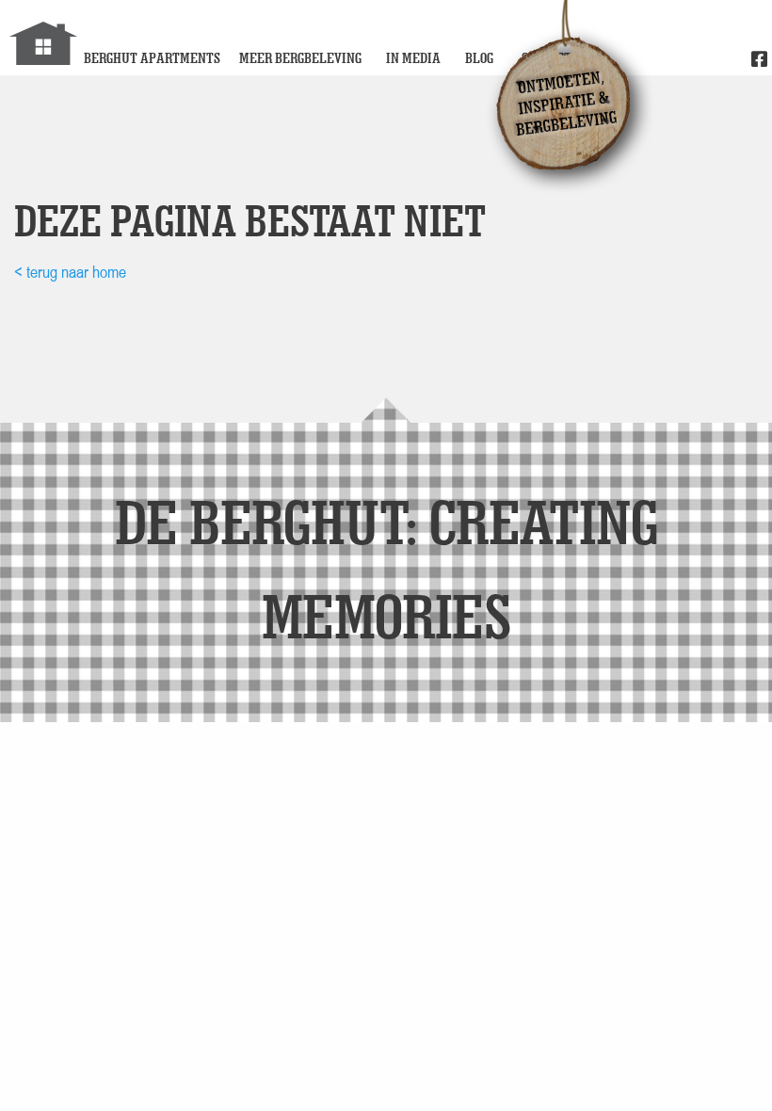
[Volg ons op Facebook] (759, 60)
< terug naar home (70, 272)
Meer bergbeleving (300, 58)
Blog (479, 58)
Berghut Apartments (152, 58)
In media (413, 58)
